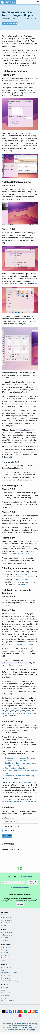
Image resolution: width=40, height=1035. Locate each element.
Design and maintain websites (16, 768)
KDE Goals (4, 937)
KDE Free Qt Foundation (8, 993)
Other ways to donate (20, 888)
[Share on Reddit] (21, 1010)
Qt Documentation (7, 935)
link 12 (25, 713)
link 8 (4, 713)
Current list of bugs (21, 574)
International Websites (8, 1001)
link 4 (18, 711)
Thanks (3, 960)
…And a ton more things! (14, 778)
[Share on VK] (36, 1010)
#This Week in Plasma (10, 23)
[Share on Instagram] (20, 1014)
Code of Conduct (6, 975)
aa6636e (27, 1026)
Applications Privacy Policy (9, 981)
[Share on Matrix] (3, 1010)
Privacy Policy (5, 978)
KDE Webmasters (20, 1024)
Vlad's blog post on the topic (22, 644)
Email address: (7, 818)
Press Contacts (6, 955)
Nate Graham (31, 19)
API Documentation (7, 932)
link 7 (33, 711)
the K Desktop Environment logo (22, 1028)
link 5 (23, 711)
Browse (20, 904)
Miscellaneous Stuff (7, 958)
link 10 (14, 713)
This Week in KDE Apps (13, 831)
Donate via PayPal (32, 882)
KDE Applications (6, 917)
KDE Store (4, 987)
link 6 (28, 711)
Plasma (3, 915)
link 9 (9, 713)
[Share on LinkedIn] (18, 1010)
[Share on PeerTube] (33, 1010)
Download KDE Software (9, 972)
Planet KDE (4, 952)
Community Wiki (6, 967)
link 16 (15, 716)
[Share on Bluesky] (10, 1010)
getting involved (27, 739)
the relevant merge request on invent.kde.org (19, 802)
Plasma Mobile (5, 923)
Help (2, 970)
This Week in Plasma (12, 826)
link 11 (19, 713)
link (32, 83)
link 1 (19, 554)
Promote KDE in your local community (19, 776)
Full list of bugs (19, 584)
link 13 (30, 713)
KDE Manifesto (5, 998)
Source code (5, 940)
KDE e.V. (3, 990)
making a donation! (27, 782)
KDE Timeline (5, 995)
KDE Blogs (4, 950)
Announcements (6, 947)
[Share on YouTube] (29, 1010)
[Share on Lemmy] (25, 1010)
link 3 (13, 711)
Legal (33, 1030)
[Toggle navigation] (38, 2)
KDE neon (4, 925)
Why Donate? (27, 877)
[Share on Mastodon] (6, 1010)
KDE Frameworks (6, 920)
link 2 (27, 554)
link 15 (6, 716)
